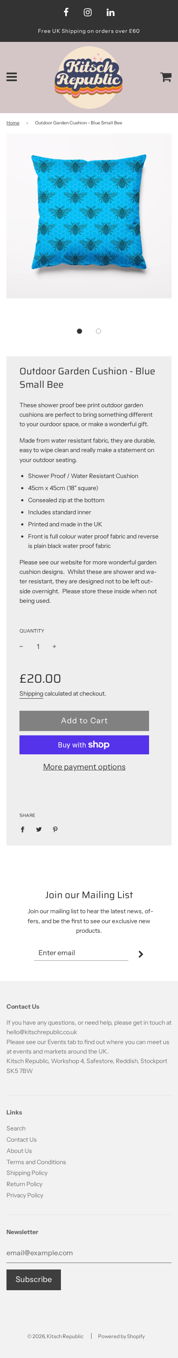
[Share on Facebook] (24, 829)
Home (12, 123)
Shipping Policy (27, 1173)
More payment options (84, 767)
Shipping (31, 693)
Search (15, 1128)
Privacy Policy (24, 1195)
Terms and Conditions (36, 1162)
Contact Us (21, 1139)
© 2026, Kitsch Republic (55, 1336)
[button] (79, 331)
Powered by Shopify (121, 1336)
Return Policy (24, 1184)
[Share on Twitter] (39, 829)
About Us (19, 1151)
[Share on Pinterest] (55, 829)
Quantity (31, 631)
